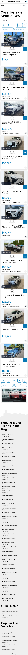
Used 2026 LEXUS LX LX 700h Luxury (12, 123)
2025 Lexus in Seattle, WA (8, 496)
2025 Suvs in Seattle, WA (8, 435)
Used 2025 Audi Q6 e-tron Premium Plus (12, 157)
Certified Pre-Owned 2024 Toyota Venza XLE (12, 261)
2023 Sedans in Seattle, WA (8, 513)
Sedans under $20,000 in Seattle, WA (10, 616)
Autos (2, 5)
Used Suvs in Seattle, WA (8, 632)
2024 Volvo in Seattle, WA (8, 543)
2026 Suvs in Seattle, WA (8, 461)
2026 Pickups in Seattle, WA (8, 582)
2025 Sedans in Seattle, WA (8, 487)
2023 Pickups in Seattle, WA (8, 565)
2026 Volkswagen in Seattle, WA (9, 586)
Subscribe (25, 5)
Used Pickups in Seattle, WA (8, 645)
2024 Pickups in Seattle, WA (8, 521)
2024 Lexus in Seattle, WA (8, 470)
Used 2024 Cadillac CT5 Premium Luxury (11, 365)
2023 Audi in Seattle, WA (7, 500)
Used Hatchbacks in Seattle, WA (9, 641)
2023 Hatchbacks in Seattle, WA (9, 517)
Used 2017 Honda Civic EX (12, 330)
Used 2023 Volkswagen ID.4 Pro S (13, 296)
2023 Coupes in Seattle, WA (8, 590)
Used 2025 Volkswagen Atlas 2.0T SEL (13, 88)
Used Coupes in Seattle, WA (8, 650)
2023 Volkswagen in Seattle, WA (9, 509)
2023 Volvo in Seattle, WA (8, 534)
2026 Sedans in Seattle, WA (8, 539)
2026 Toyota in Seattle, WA (8, 465)
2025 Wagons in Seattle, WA (8, 569)
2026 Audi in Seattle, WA (7, 599)
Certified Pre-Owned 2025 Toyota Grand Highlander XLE (13, 227)
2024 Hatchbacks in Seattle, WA (9, 556)
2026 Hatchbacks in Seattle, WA (9, 573)
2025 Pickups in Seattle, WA (8, 560)
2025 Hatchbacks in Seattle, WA (9, 547)
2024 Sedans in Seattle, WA (8, 457)
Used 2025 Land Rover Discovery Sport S (11, 53)
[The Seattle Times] (14, 2)
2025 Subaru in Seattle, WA (8, 483)
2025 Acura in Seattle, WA (8, 530)
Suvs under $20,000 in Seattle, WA (10, 612)
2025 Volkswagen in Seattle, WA (9, 474)
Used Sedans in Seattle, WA (8, 637)
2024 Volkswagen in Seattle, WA (9, 526)
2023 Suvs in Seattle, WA (8, 444)
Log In (20, 5)
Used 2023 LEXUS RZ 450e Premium (13, 192)
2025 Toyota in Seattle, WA (8, 453)
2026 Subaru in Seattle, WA (8, 595)
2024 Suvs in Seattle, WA (8, 440)
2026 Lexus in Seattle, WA (8, 552)
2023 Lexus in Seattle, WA (8, 478)
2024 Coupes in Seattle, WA (8, 577)
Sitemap (14, 653)
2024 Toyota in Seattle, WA (8, 448)
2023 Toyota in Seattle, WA (8, 491)
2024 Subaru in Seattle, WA (8, 504)
